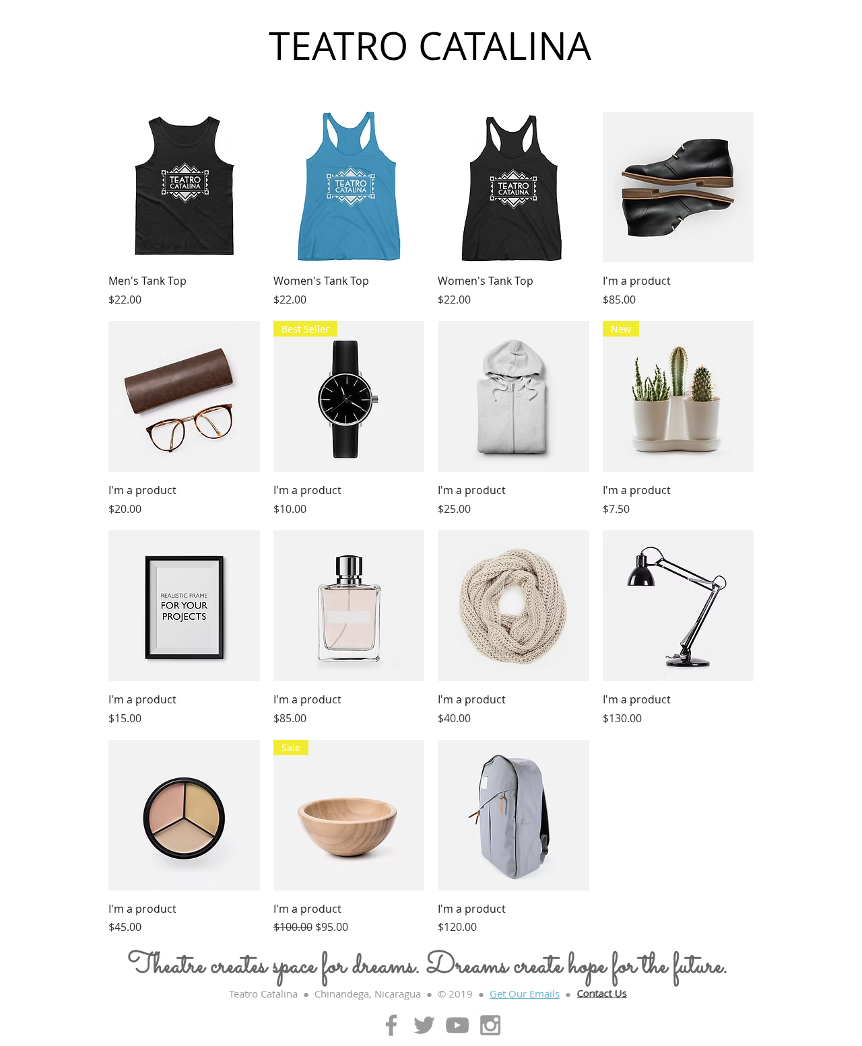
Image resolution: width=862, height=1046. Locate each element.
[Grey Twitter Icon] (424, 1025)
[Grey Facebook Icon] (391, 1025)
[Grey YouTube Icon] (457, 1025)
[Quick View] (184, 187)
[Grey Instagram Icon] (490, 1025)
